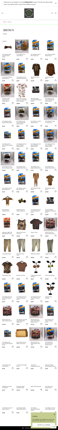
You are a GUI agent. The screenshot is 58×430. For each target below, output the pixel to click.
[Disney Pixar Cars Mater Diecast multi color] (36, 334)
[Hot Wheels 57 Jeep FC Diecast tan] (50, 113)
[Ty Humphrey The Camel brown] (22, 46)
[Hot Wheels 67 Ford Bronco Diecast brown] (7, 158)
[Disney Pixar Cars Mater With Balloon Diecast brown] (36, 311)
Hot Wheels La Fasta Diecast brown (36, 122)
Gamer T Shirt (34, 232)
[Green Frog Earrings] (50, 267)
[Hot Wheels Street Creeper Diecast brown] (7, 46)
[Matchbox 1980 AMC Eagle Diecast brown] (7, 224)
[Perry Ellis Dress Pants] (22, 246)
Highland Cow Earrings (48, 297)
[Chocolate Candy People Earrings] (22, 378)
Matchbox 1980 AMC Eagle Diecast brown (7, 233)
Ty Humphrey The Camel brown (21, 55)
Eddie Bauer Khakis (35, 254)
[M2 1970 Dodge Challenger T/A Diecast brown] (36, 90)
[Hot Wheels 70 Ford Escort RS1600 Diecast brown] (22, 136)
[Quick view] (27, 103)
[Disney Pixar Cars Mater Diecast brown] (50, 224)
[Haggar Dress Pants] (50, 246)
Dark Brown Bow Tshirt (35, 78)
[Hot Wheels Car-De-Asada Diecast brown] (22, 69)
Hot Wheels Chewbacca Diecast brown (35, 409)
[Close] (54, 414)
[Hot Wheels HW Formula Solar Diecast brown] (7, 136)
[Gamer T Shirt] (36, 224)
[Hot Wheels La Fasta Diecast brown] (36, 113)
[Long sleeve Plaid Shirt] (50, 69)
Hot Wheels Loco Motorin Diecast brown (49, 321)
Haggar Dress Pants (50, 254)
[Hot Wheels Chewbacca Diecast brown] (36, 400)
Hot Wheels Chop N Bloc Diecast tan (35, 55)
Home (4, 22)
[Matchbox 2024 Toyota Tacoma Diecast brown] (7, 90)
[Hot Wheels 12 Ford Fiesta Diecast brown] (50, 400)
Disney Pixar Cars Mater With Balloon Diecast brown (35, 321)
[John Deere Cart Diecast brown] (50, 378)
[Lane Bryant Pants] (7, 246)
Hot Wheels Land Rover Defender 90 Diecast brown (49, 100)
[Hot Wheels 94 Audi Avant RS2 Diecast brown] (36, 201)
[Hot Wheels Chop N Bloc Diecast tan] (36, 46)
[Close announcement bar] (56, 3)
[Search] (52, 13)
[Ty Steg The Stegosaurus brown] (36, 357)
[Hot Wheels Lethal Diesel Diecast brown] (7, 113)
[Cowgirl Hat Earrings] (22, 422)
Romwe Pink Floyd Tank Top (21, 233)
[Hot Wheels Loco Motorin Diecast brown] (50, 311)
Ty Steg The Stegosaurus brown (35, 365)
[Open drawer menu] (2, 13)
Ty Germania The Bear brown (22, 365)
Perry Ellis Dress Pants (20, 254)
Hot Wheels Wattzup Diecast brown (50, 55)
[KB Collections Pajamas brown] (7, 201)
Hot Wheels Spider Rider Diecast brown (21, 408)
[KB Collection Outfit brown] (36, 180)
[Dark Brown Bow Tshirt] (36, 69)
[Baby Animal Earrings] (36, 378)
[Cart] (55, 13)
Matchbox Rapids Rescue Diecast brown (50, 365)
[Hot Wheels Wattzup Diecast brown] (50, 46)
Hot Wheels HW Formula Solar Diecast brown (7, 145)
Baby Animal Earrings (36, 386)
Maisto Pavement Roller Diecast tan (21, 210)
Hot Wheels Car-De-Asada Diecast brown (22, 78)
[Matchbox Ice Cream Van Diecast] (7, 378)
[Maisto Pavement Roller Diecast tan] (22, 201)
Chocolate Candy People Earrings (20, 387)
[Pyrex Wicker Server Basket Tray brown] (22, 334)
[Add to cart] (27, 58)
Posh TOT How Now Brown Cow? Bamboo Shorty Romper (22, 100)
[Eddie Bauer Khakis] (36, 246)
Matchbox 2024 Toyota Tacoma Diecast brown (6, 100)
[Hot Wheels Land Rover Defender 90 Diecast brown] (50, 90)
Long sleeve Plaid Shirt (49, 78)
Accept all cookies (43, 425)
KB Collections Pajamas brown (6, 210)
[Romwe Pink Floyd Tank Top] (22, 224)
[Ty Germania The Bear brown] (22, 357)
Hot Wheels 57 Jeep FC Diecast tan (50, 122)
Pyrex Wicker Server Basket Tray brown (21, 343)
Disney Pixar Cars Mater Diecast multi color (35, 343)
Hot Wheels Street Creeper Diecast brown (6, 56)
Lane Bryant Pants (6, 254)
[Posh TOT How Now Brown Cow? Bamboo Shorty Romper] (22, 90)
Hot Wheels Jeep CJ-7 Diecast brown (7, 408)
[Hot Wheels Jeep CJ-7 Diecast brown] (7, 400)
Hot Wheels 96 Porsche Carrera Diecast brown (49, 343)
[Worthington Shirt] (7, 267)
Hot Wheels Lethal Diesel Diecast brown (7, 122)
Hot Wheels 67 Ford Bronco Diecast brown (7, 167)
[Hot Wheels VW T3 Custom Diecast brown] (7, 422)
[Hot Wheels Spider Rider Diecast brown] (22, 400)
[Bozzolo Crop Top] (22, 267)
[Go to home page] (29, 13)
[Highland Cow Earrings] (50, 289)
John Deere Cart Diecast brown (49, 387)
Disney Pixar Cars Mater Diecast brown (50, 233)
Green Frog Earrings (50, 275)
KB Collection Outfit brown (35, 189)
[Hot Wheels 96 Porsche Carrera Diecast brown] (50, 334)
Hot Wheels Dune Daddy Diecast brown (22, 167)
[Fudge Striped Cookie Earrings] (36, 267)
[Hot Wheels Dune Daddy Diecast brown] (22, 158)
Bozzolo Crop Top (21, 275)
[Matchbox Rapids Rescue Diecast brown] (50, 357)
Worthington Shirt (6, 275)
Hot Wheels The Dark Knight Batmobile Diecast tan (22, 321)
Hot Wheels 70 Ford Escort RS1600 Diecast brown (21, 145)
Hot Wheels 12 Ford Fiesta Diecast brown (50, 408)
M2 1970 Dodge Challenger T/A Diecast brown (36, 100)
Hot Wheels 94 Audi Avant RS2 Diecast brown (36, 211)
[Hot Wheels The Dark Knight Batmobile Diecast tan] (22, 311)
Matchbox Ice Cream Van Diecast (7, 387)
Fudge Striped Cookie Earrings (36, 276)
